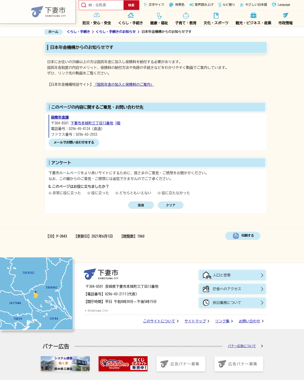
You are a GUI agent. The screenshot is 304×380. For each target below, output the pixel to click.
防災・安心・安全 (97, 23)
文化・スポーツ (216, 23)
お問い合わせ (249, 321)
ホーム (53, 31)
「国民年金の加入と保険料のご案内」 (123, 84)
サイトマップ (195, 321)
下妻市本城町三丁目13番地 (92, 123)
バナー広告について (242, 346)
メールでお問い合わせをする (74, 142)
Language (284, 4)
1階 (117, 123)
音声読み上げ (204, 4)
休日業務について (227, 302)
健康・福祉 (159, 23)
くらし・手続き (130, 23)
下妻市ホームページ (38, 12)
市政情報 (285, 23)
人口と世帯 (222, 275)
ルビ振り (229, 4)
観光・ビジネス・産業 (253, 23)
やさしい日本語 (256, 4)
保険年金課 (60, 117)
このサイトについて (159, 321)
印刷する (247, 235)
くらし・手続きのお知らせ (116, 31)
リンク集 (222, 321)
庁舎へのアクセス (227, 289)
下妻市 (101, 274)
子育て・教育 (186, 23)
